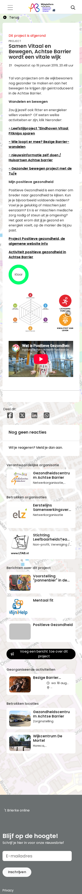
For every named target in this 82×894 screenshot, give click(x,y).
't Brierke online (17, 810)
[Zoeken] (73, 8)
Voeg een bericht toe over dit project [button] (44, 653)
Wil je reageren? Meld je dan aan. (36, 447)
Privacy (8, 890)
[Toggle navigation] (10, 8)
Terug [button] (13, 17)
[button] (17, 872)
